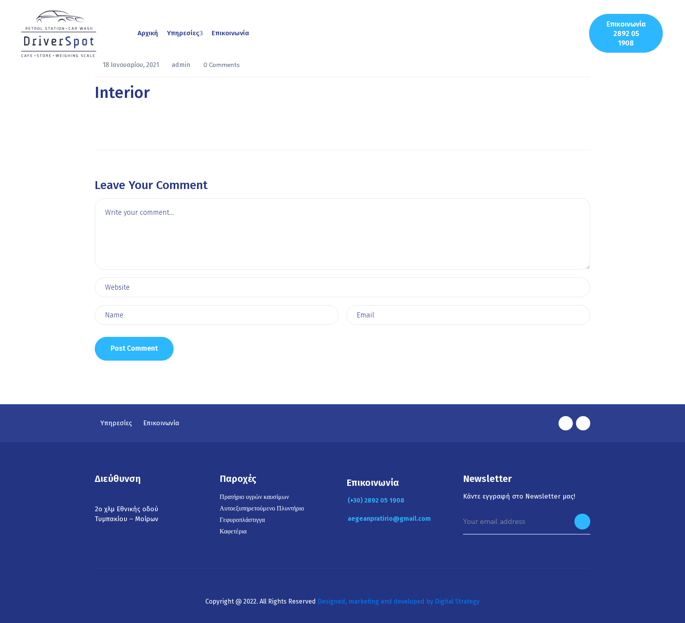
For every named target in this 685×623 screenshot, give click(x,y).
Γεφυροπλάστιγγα (242, 520)
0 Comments (221, 65)
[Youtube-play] (583, 423)
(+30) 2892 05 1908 (376, 500)
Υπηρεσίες (183, 33)
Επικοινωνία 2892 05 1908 (626, 34)
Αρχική (148, 33)
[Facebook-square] (566, 423)
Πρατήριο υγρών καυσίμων (254, 497)
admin (182, 65)
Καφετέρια (233, 531)
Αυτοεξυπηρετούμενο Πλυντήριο (262, 508)
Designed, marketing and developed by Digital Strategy (399, 601)
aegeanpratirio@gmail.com (389, 518)
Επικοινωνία (230, 33)
